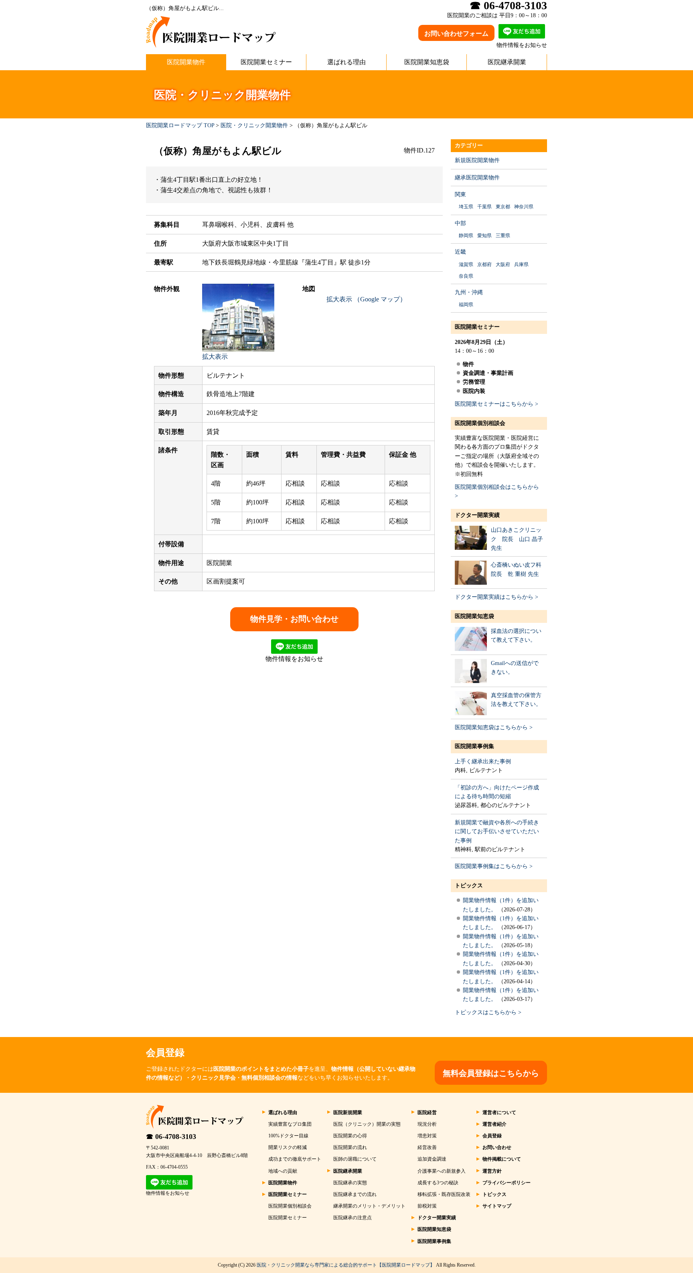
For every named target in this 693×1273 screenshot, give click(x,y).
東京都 (503, 206)
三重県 (503, 235)
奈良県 (466, 276)
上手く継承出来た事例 (483, 762)
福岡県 (466, 304)
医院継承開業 (507, 62)
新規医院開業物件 (477, 160)
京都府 (484, 264)
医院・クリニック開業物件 (254, 125)
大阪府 (503, 264)
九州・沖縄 (469, 292)
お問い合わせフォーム (456, 33)
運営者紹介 (494, 1124)
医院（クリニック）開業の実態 (367, 1124)
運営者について (499, 1112)
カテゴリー (469, 145)
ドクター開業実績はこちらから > (496, 597)
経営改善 (427, 1147)
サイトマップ (496, 1206)
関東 (460, 194)
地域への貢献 (282, 1171)
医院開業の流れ (350, 1147)
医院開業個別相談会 (480, 423)
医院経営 (427, 1112)
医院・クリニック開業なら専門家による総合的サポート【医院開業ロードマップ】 (346, 1265)
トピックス (469, 886)
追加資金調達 (431, 1159)
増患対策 (427, 1136)
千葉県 (484, 206)
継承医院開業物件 (477, 178)
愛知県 (484, 235)
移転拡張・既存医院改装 (443, 1194)
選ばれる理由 (346, 62)
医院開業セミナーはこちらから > (496, 404)
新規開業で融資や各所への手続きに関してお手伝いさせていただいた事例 (497, 832)
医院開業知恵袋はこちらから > (494, 727)
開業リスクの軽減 (287, 1147)
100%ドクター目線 (288, 1136)
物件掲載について (501, 1159)
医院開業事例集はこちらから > (494, 866)
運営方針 (492, 1171)
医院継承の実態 (350, 1183)
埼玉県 (466, 206)
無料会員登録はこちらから (491, 1073)
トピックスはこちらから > (488, 1012)
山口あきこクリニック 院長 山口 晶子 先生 (517, 539)
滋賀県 (466, 264)
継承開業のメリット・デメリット (369, 1206)
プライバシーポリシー (506, 1183)
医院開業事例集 (474, 746)
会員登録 (492, 1136)
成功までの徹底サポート (294, 1159)
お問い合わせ (496, 1147)
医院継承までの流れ (355, 1194)
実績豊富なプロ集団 (290, 1124)
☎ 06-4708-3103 (171, 1137)
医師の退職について (355, 1159)
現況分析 (427, 1124)
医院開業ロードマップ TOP (180, 125)
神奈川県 (523, 206)
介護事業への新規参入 (441, 1171)
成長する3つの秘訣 (437, 1183)
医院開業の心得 (350, 1136)
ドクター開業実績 (477, 515)
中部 (460, 223)
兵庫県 (521, 264)
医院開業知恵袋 (426, 62)
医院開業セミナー (266, 62)
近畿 (460, 252)
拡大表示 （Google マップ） (366, 299)
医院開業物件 (186, 62)
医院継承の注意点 (352, 1217)
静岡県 (466, 235)
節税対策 (427, 1206)
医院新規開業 (347, 1112)
